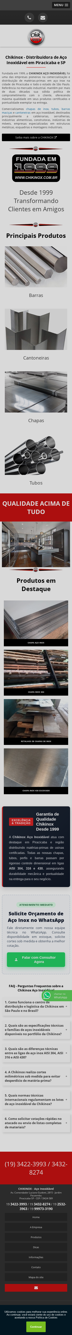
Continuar (36, 1326)
